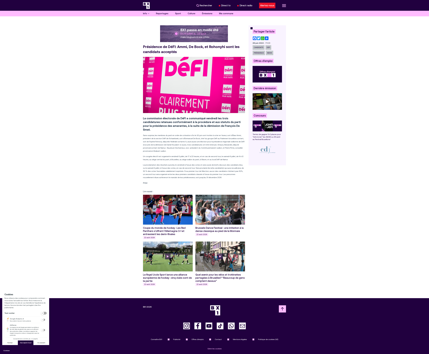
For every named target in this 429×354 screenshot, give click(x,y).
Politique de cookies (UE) (268, 339)
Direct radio (246, 5)
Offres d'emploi (197, 339)
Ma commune (226, 13)
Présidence (259, 53)
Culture (191, 13)
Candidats (258, 47)
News (269, 53)
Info (145, 13)
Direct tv (226, 5)
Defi (268, 47)
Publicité (176, 339)
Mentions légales (240, 339)
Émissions (207, 13)
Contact (218, 339)
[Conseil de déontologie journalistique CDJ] (267, 150)
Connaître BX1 (156, 339)
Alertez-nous (267, 5)
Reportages (162, 13)
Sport (178, 13)
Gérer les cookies (214, 348)
